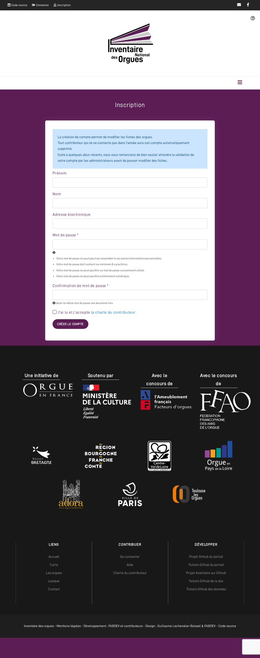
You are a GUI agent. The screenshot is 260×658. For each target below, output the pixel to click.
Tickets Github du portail (206, 564)
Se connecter (130, 556)
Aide (130, 564)
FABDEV (114, 626)
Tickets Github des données (206, 589)
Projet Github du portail (206, 556)
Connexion (42, 5)
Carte (54, 564)
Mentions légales (69, 626)
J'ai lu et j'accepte (97, 312)
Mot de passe (66, 235)
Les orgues (54, 573)
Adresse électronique (71, 214)
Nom (57, 194)
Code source (19, 5)
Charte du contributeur (130, 573)
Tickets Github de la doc (206, 581)
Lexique (53, 581)
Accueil (53, 556)
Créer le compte (70, 324)
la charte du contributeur (113, 312)
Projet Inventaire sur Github (206, 573)
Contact (54, 589)
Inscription (63, 5)
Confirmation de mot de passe (81, 286)
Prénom (60, 173)
